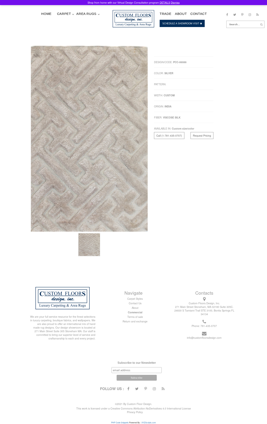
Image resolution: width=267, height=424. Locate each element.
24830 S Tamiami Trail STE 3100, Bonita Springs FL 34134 (204, 312)
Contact (198, 14)
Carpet (64, 14)
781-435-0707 (209, 326)
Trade (165, 14)
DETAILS (165, 2)
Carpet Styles (135, 298)
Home (46, 14)
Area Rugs (86, 14)
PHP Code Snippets (120, 422)
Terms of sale (135, 317)
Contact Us (135, 303)
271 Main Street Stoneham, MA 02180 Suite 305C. (204, 307)
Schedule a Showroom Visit (181, 23)
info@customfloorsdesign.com (204, 337)
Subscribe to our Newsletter (137, 362)
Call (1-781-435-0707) (169, 135)
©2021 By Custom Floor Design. (133, 404)
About (181, 14)
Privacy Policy (135, 412)
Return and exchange (135, 321)
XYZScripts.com (148, 422)
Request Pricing (202, 135)
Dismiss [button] (175, 2)
